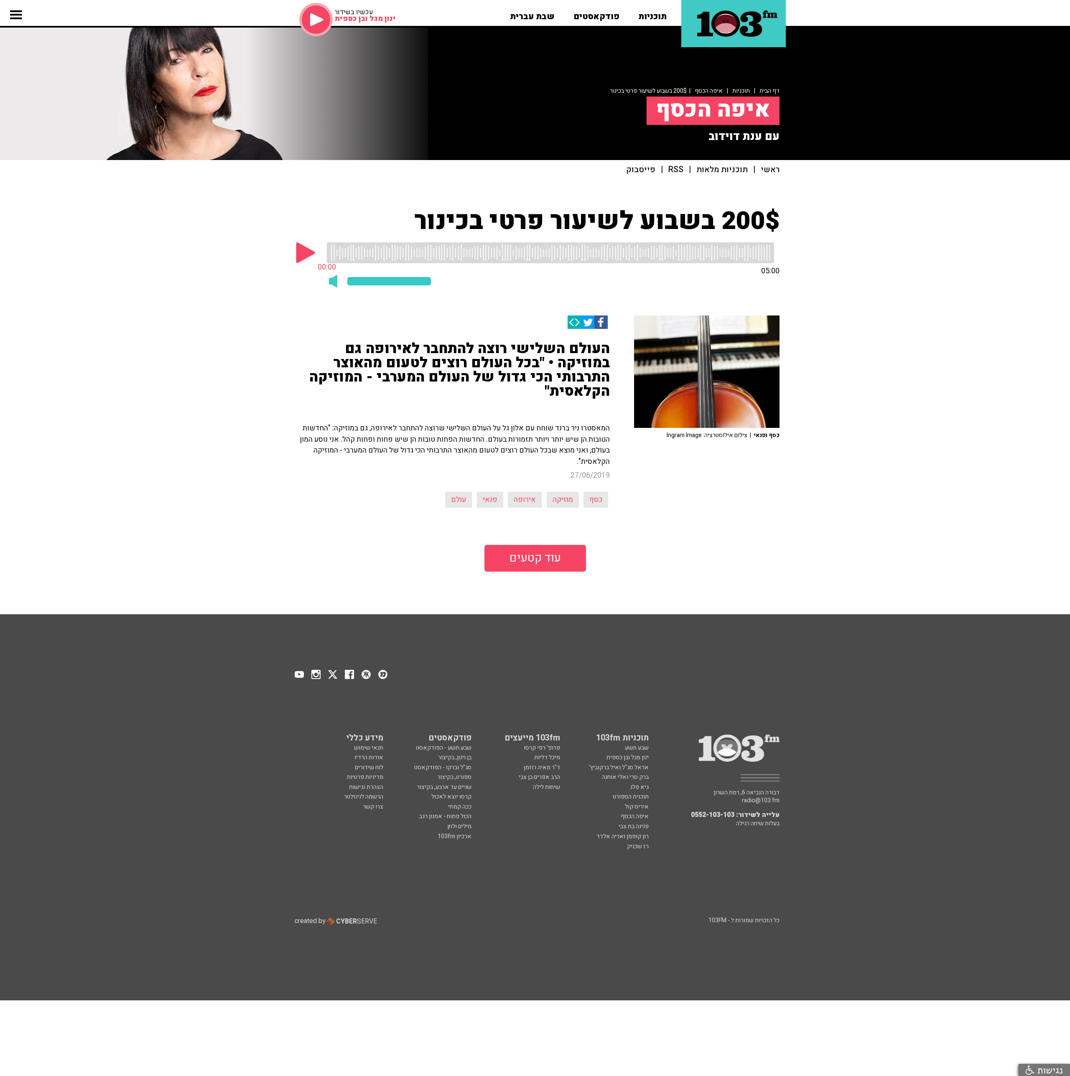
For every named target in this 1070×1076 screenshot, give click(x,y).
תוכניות (741, 90)
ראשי (770, 169)
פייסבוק (640, 169)
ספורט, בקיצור (454, 777)
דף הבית (769, 90)
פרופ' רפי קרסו (542, 748)
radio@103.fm (761, 801)
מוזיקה (563, 499)
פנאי (490, 499)
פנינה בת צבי (634, 826)
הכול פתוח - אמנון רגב (445, 816)
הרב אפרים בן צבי (539, 777)
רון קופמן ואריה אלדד (622, 836)
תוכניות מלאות (722, 169)
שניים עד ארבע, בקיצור (444, 787)
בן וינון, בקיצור (454, 757)
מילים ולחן (459, 826)
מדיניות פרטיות (365, 777)
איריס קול (637, 807)
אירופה (525, 499)
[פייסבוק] (601, 322)
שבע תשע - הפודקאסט (443, 748)
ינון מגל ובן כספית (627, 757)
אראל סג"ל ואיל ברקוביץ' (619, 767)
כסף (595, 499)
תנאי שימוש (368, 748)
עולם (458, 499)
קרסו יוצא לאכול (451, 797)
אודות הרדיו (368, 757)
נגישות (1048, 1070)
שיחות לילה (546, 787)
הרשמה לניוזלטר (363, 797)
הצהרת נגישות (366, 787)
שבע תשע (637, 748)
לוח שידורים (369, 767)
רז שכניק (638, 846)
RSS (675, 169)
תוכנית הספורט (631, 797)
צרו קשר (373, 807)
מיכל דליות (547, 757)
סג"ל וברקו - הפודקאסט (442, 767)
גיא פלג (639, 787)
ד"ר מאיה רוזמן (542, 767)
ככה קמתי (459, 807)
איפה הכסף (709, 90)
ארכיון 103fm (454, 836)
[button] (652, 13)
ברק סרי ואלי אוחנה (625, 777)
